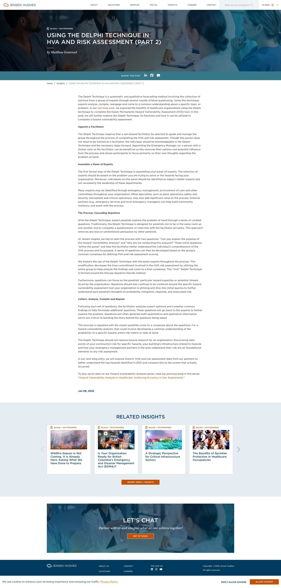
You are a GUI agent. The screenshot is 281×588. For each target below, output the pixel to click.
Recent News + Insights (140, 482)
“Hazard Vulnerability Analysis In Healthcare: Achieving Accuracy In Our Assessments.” (131, 377)
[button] (264, 581)
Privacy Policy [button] (109, 581)
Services (134, 5)
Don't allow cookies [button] (233, 582)
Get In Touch (140, 536)
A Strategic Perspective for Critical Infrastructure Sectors (162, 456)
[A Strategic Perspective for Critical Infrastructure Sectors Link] (163, 439)
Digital (154, 5)
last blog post (105, 108)
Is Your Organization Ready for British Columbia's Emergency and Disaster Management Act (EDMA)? (116, 460)
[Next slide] (238, 449)
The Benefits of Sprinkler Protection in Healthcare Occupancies (210, 456)
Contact (211, 5)
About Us (104, 566)
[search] (234, 5)
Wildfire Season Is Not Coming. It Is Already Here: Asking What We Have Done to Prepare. (66, 458)
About (94, 5)
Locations (104, 571)
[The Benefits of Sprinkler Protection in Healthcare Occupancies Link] (211, 439)
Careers (192, 5)
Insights (172, 5)
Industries (114, 5)
